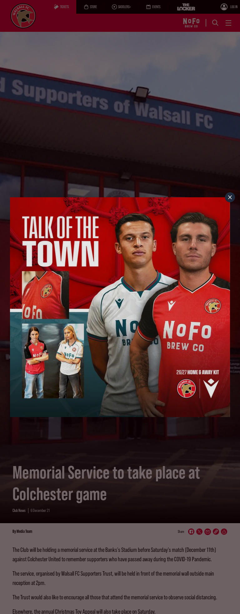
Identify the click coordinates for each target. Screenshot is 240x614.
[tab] (230, 197)
